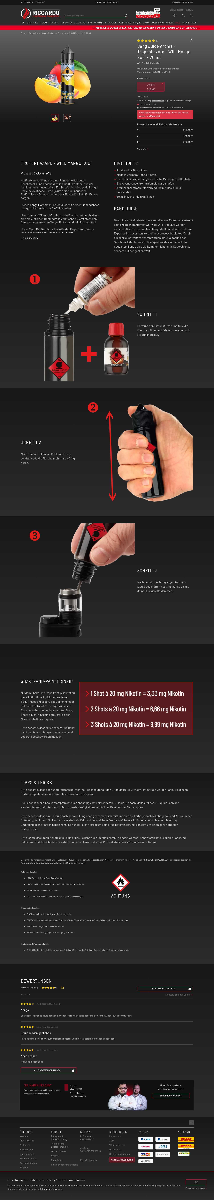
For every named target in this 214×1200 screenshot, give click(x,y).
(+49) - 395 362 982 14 (90, 1151)
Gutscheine (57, 1160)
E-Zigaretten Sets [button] (49, 23)
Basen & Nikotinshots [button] (162, 23)
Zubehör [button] (112, 23)
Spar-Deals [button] (32, 23)
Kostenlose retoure (182, 2)
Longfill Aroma (39, 205)
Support (55, 1155)
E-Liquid (61, 232)
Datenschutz (115, 1149)
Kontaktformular (88, 1160)
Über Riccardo (27, 1140)
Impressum (115, 1136)
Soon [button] (194, 23)
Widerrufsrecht (117, 1145)
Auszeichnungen (28, 1162)
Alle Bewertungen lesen (47, 1070)
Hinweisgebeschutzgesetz (64, 1164)
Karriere (189, 10)
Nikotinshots (40, 208)
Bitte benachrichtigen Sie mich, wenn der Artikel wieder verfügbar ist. (164, 114)
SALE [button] (178, 23)
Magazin (24, 1167)
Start (23, 33)
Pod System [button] (66, 23)
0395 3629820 (87, 1139)
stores (173, 10)
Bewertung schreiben (163, 988)
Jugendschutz (27, 1154)
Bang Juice (44, 173)
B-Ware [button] (185, 23)
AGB (111, 1140)
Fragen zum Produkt (170, 1095)
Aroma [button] (146, 23)
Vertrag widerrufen (122, 1159)
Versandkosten (158, 100)
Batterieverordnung (119, 1154)
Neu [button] (23, 23)
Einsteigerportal (28, 1158)
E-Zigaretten (26, 1149)
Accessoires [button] (125, 23)
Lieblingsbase (90, 205)
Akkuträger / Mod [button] (83, 23)
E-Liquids (25, 1145)
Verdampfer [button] (100, 23)
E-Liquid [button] (137, 23)
